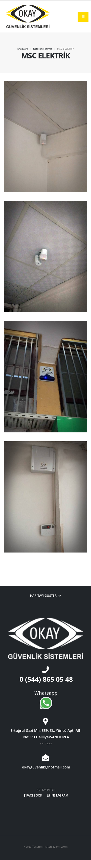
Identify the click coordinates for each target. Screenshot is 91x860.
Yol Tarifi (46, 744)
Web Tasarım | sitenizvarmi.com (46, 846)
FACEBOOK (34, 795)
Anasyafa (22, 48)
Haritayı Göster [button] (43, 595)
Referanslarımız (42, 48)
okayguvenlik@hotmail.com (46, 767)
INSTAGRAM (59, 795)
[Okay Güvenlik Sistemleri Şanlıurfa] (28, 16)
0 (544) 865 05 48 (46, 679)
